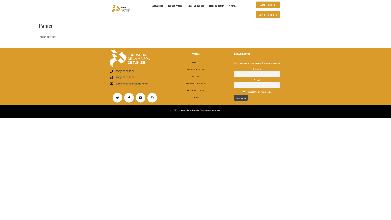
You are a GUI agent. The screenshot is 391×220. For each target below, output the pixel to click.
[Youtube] (140, 98)
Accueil (195, 62)
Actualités (157, 5)
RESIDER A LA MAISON (195, 69)
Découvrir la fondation (195, 83)
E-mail (257, 80)
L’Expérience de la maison (195, 90)
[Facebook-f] (129, 98)
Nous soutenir (216, 5)
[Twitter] (117, 98)
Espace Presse (175, 5)
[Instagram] (152, 98)
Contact (195, 97)
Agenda (233, 5)
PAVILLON (195, 76)
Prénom (257, 69)
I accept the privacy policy (258, 91)
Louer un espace (196, 5)
